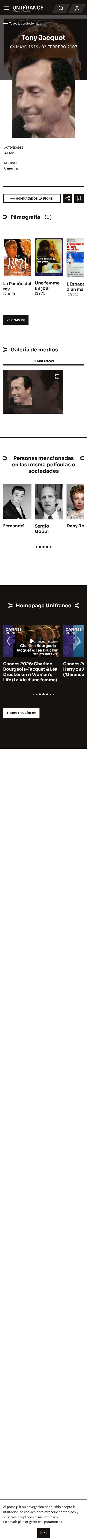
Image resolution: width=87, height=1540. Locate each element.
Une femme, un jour (48, 285)
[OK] (43, 1533)
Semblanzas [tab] (43, 361)
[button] (57, 377)
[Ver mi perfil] (77, 8)
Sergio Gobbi (42, 528)
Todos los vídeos (21, 713)
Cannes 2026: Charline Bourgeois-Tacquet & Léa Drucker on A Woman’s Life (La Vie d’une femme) (30, 672)
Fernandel (13, 526)
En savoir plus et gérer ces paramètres (32, 1522)
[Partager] (67, 198)
